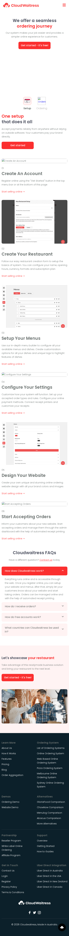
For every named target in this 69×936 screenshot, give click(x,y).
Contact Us (8, 870)
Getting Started (45, 846)
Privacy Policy (9, 886)
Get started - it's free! (34, 45)
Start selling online (12, 191)
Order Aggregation (12, 775)
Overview (42, 840)
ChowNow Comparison (50, 807)
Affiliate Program (11, 855)
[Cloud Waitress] (21, 4)
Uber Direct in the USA (49, 876)
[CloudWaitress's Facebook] (29, 912)
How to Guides (45, 851)
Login (5, 876)
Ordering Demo (10, 802)
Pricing (5, 764)
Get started (17, 145)
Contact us (45, 560)
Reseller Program (11, 840)
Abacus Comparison (49, 818)
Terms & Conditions (13, 892)
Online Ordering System (50, 753)
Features (7, 758)
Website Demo (10, 807)
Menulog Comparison (49, 812)
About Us (7, 748)
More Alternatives (47, 823)
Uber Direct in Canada (49, 886)
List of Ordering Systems (51, 748)
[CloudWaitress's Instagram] (39, 912)
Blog (4, 769)
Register (6, 881)
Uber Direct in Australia (50, 870)
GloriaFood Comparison (51, 802)
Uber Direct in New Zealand (52, 881)
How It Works (9, 753)
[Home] (34, 903)
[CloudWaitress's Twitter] (34, 912)
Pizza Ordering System (49, 768)
